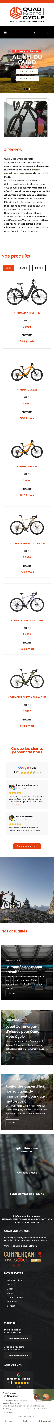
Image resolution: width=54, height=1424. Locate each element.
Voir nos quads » (27, 71)
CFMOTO (17, 1219)
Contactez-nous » (27, 78)
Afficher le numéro (18, 1338)
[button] (5, 32)
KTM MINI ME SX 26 (27, 466)
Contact (11, 1306)
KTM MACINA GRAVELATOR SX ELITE (27, 697)
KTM (50, 1219)
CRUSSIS (27, 1219)
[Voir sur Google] (12, 786)
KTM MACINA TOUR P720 (27, 312)
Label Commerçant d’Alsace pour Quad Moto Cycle (23, 1031)
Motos (10, 1293)
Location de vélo (15, 1297)
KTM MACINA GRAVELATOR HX (27, 620)
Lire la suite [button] (14, 804)
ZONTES (35, 1222)
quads (40, 173)
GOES (43, 1219)
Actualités (12, 1301)
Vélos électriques (15, 1280)
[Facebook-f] (35, 32)
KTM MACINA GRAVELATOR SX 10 (27, 543)
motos (26, 173)
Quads (10, 1288)
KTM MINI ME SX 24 (27, 389)
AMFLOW (6, 1219)
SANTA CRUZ (22, 1222)
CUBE (36, 1219)
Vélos (9, 1284)
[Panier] (46, 32)
